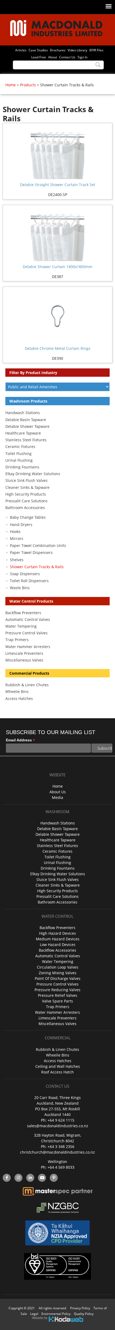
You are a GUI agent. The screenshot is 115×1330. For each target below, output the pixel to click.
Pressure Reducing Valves (57, 989)
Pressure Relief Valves (57, 995)
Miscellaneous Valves (24, 660)
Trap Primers (17, 639)
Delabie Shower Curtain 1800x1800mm (57, 266)
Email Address (20, 740)
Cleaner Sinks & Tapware (27, 487)
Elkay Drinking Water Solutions (32, 473)
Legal (34, 1313)
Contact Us (67, 57)
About (52, 57)
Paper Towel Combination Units (38, 545)
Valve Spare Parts (57, 1001)
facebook (6, 1178)
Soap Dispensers (25, 573)
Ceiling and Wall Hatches (57, 1066)
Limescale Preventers (24, 653)
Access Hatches (19, 698)
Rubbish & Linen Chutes (27, 684)
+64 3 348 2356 (61, 1146)
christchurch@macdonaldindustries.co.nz (57, 1152)
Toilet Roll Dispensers (29, 580)
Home (10, 84)
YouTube (42, 1178)
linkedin (30, 1178)
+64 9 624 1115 (61, 1120)
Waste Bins (20, 587)
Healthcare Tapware (23, 433)
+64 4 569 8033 (61, 1167)
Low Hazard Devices (57, 944)
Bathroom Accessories (25, 507)
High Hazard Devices (57, 933)
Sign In (82, 57)
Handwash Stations (22, 412)
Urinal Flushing (19, 460)
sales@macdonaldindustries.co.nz (57, 1125)
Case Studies (38, 50)
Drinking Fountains (22, 467)
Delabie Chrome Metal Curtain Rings (57, 348)
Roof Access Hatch (57, 1072)
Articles (20, 50)
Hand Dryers (21, 524)
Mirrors (16, 538)
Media (57, 797)
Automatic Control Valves (27, 619)
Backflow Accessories (57, 950)
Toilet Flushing (18, 453)
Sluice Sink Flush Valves (26, 480)
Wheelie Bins (17, 691)
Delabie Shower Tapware (27, 426)
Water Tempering (21, 626)
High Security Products (25, 494)
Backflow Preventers (23, 612)
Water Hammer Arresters (27, 646)
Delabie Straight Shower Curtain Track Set (57, 184)
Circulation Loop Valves (57, 967)
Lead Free (38, 57)
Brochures (58, 50)
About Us (57, 791)
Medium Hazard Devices (57, 938)
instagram (18, 1178)
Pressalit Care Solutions (26, 500)
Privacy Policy (80, 1308)
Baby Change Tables (28, 517)
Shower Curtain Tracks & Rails (37, 566)
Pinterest (54, 1178)
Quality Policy (84, 1313)
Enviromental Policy (56, 1313)
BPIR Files (96, 50)
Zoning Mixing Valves (57, 972)
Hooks (15, 531)
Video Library (77, 50)
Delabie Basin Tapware (25, 419)
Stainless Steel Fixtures (26, 439)
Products (28, 84)
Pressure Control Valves (26, 632)
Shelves (17, 559)
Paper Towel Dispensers (31, 552)
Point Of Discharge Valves (57, 978)
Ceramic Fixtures (20, 446)
